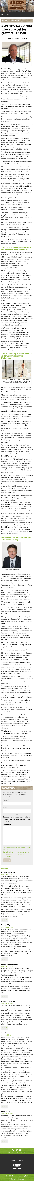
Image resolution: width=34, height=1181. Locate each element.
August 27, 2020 (7, 927)
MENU (9, 15)
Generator (21, 1179)
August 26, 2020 (7, 1003)
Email (5, 807)
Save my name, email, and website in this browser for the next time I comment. (16, 819)
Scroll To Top (16, 1160)
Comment (7, 824)
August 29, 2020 (7, 874)
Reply (4, 920)
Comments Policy (10, 854)
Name (6, 800)
